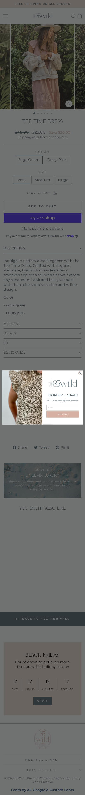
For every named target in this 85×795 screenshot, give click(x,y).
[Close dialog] (80, 373)
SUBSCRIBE (62, 414)
